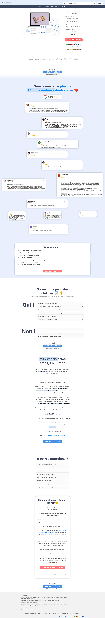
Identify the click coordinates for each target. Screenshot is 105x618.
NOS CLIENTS (57, 6)
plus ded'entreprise (50, 88)
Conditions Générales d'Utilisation (30, 613)
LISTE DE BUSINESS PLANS (48, 6)
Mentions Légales (76, 613)
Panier (100, 3)
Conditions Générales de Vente (42, 613)
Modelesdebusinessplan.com (28, 616)
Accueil (40, 6)
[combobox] (79, 3)
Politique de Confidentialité (52, 613)
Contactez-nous (69, 613)
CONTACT (63, 6)
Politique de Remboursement (61, 613)
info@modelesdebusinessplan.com (56, 435)
